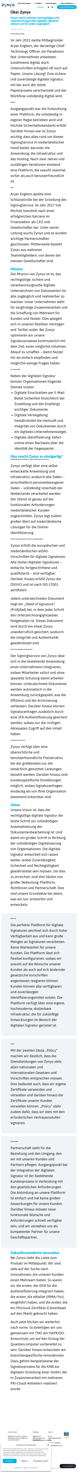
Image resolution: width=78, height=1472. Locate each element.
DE (52, 7)
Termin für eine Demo (67, 7)
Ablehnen (24, 1461)
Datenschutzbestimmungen (42, 1440)
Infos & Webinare (67, 3)
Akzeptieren (10, 1461)
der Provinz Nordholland (54, 1468)
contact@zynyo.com (55, 1445)
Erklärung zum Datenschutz (30, 1467)
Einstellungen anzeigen (40, 1461)
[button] (48, 1445)
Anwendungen (51, 3)
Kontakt (41, 7)
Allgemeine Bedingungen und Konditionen (39, 1436)
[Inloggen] (48, 7)
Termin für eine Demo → (67, 1466)
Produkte (38, 3)
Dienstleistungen (24, 3)
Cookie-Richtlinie (18, 1467)
